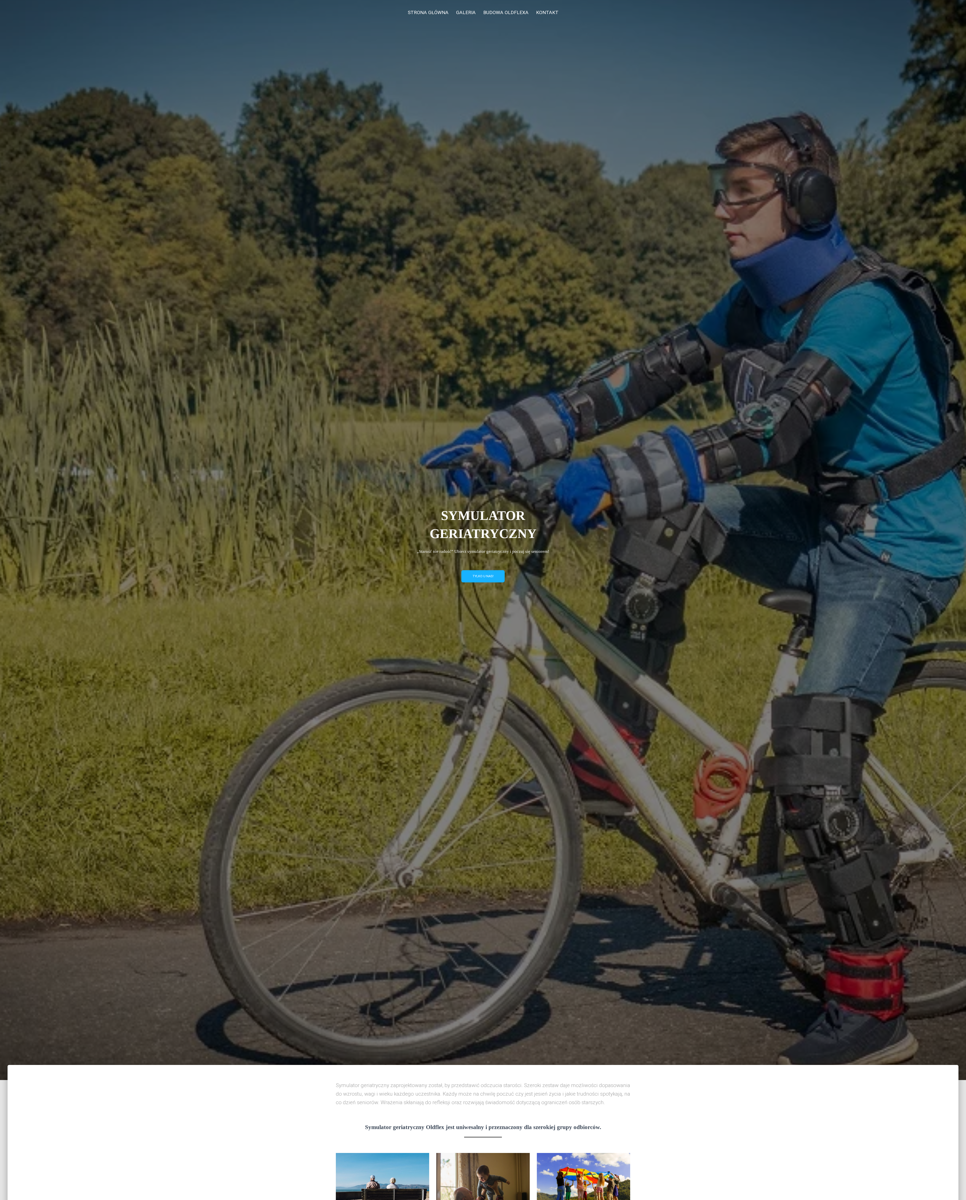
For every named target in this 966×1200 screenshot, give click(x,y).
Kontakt (547, 12)
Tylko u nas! (483, 576)
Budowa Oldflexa (506, 12)
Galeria (466, 12)
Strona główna (428, 12)
